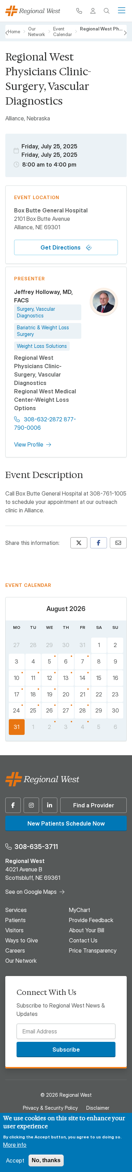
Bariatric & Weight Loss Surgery (43, 330)
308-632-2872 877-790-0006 (45, 423)
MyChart (79, 909)
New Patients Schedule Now (66, 823)
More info (14, 1144)
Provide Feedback (91, 920)
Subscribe (66, 1049)
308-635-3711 (36, 846)
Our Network (21, 960)
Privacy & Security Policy (50, 1108)
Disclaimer (97, 1108)
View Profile (28, 444)
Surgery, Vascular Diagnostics (36, 312)
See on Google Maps (31, 891)
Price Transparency (93, 950)
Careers (15, 950)
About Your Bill (86, 930)
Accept (15, 1160)
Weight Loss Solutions (42, 346)
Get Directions (60, 247)
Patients (15, 920)
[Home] (32, 11)
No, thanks (46, 1160)
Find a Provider (93, 805)
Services (16, 909)
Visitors (14, 930)
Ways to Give (21, 940)
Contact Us (83, 940)
